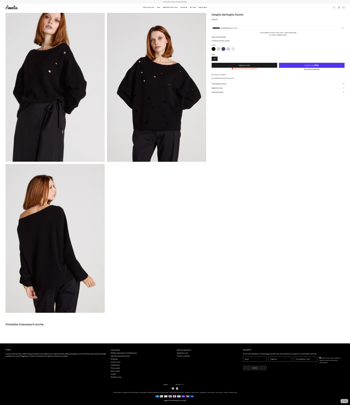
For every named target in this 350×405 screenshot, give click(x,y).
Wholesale (114, 359)
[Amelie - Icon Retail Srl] (11, 7)
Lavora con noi (115, 362)
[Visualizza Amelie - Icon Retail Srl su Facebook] (173, 388)
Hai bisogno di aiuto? (219, 84)
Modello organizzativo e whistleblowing (124, 353)
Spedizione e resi (182, 353)
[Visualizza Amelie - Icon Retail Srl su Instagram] (177, 388)
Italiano (166, 384)
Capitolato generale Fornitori (120, 356)
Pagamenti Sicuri (217, 92)
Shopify (137, 392)
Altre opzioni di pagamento (312, 69)
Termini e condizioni (183, 356)
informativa (324, 362)
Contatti (113, 374)
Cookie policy (115, 365)
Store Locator (115, 371)
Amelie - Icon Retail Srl (123, 392)
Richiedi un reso (116, 377)
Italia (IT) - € (179, 384)
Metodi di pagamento (184, 350)
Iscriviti (255, 368)
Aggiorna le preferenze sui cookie (175, 400)
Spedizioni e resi (217, 88)
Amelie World (115, 350)
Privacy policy (115, 368)
